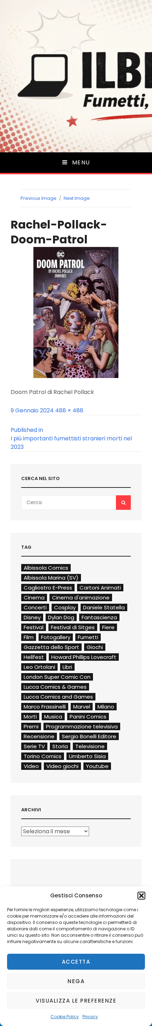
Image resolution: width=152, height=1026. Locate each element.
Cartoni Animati (100, 587)
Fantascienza (99, 617)
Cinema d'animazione (81, 597)
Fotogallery (55, 637)
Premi (31, 726)
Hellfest (34, 657)
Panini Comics (88, 716)
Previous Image (39, 198)
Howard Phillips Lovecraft (83, 657)
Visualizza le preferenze (76, 1000)
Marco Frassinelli (45, 706)
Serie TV (34, 746)
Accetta (76, 961)
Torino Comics (43, 756)
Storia (60, 746)
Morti (30, 716)
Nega (76, 981)
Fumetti (88, 637)
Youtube (97, 766)
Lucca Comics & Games (55, 686)
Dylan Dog (61, 617)
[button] (141, 895)
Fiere (108, 627)
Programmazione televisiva (82, 726)
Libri (67, 667)
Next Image (77, 198)
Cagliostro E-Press (48, 587)
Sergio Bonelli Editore (89, 736)
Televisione (90, 746)
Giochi (95, 647)
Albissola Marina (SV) (51, 577)
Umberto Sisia (87, 756)
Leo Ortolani (39, 667)
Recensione (39, 736)
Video (31, 766)
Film (29, 637)
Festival (33, 627)
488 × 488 (69, 410)
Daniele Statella (104, 607)
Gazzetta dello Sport (51, 647)
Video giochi (62, 766)
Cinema (34, 597)
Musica (53, 716)
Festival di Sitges (73, 627)
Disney (32, 617)
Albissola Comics (46, 567)
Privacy (90, 1017)
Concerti (35, 607)
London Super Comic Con (57, 677)
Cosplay (65, 607)
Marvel (81, 706)
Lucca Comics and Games (58, 696)
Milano (106, 706)
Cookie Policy (65, 1017)
